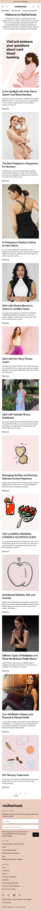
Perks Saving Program (9, 850)
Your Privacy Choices (9, 889)
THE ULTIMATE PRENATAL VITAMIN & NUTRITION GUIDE (19, 535)
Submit (36, 834)
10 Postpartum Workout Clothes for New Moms (19, 243)
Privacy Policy (6, 899)
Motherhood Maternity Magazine (12, 859)
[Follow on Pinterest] (14, 895)
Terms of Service (17, 899)
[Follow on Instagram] (9, 895)
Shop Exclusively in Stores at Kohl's (13, 844)
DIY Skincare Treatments (15, 775)
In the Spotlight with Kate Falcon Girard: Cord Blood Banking (19, 92)
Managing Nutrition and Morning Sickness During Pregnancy (19, 476)
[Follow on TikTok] (20, 895)
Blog (3, 856)
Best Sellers (5, 10)
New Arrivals (16, 10)
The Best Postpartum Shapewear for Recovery (20, 164)
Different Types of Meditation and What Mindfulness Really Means (20, 656)
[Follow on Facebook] (3, 895)
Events (4, 847)
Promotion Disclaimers (9, 877)
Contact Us (5, 870)
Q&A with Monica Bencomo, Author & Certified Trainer (17, 307)
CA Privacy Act (7, 902)
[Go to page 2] (25, 793)
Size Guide (5, 880)
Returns (4, 874)
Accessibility (27, 899)
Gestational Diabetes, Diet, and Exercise (18, 596)
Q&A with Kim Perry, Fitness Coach (17, 360)
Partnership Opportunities (10, 883)
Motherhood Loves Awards (10, 853)
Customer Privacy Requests (11, 886)
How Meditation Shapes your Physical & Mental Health (17, 715)
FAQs (4, 867)
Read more (5, 108)
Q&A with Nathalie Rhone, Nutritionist (16, 415)
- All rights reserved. (19, 907)
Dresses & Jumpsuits (30, 10)
